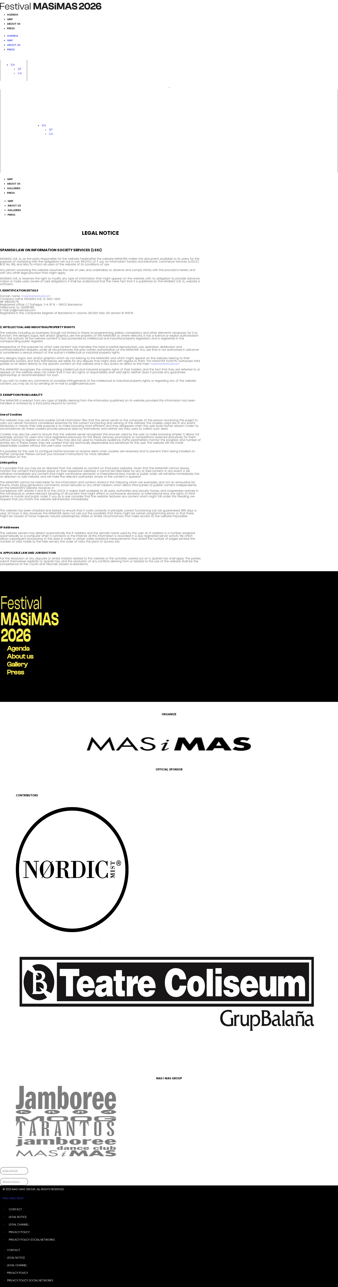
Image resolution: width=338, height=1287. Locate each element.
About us (13, 24)
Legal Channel (19, 1224)
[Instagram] (8, 57)
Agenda (12, 15)
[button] (12, 64)
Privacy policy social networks (32, 1240)
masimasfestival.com (35, 296)
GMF (10, 19)
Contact (15, 1209)
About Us (13, 184)
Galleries (13, 188)
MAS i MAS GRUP (13, 1198)
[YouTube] (36, 57)
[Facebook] (26, 57)
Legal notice (18, 1217)
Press (11, 28)
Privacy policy (19, 1232)
